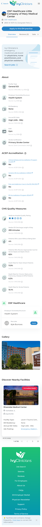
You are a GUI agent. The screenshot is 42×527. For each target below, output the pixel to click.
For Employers (21, 481)
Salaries (21, 471)
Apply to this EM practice (21, 29)
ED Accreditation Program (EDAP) (20, 195)
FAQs (21, 490)
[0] (39, 3)
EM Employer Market (21, 495)
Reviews (21, 476)
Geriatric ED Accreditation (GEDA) (20, 173)
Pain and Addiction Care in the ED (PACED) (23, 184)
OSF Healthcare (10, 20)
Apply (34, 323)
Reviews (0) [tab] (24, 34)
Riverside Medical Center (15, 407)
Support (21, 504)
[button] (21, 410)
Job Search (21, 467)
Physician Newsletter (21, 500)
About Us (21, 485)
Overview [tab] (12, 34)
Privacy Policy (21, 509)
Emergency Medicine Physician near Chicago (30, 429)
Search (5, 3)
